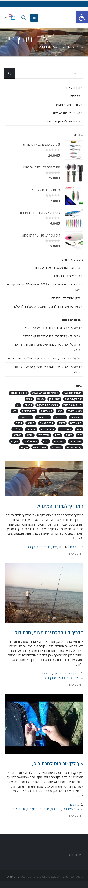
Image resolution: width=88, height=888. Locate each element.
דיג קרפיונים (28, 411)
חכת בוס (55, 809)
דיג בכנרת (46, 411)
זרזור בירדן (65, 429)
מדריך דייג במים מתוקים (66, 673)
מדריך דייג (45, 547)
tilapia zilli (18, 393)
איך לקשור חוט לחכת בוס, (57, 763)
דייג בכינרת (43, 417)
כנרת (57, 435)
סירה (45, 441)
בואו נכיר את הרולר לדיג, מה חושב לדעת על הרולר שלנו (47, 306)
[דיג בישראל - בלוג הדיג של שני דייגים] (74, 18)
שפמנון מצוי (39, 447)
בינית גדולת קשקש (47, 405)
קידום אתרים (13, 876)
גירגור (61, 547)
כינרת (69, 435)
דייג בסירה (76, 423)
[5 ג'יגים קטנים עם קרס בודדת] (74, 150)
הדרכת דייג (63, 678)
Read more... (73, 553)
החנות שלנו (73, 88)
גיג (17, 405)
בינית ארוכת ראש (72, 405)
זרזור (54, 547)
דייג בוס (75, 678)
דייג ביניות (76, 417)
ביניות (40, 399)
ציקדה (15, 441)
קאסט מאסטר (74, 447)
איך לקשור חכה (70, 809)
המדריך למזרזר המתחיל (59, 506)
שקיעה (24, 447)
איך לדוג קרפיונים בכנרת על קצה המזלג (46, 328)
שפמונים (56, 447)
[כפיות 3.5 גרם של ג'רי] (74, 195)
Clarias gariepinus (45, 393)
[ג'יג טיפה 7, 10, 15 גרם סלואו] (74, 240)
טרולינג (17, 429)
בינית (29, 399)
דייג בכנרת (25, 417)
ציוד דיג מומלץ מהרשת (67, 104)
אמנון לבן (54, 399)
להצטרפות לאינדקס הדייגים (63, 121)
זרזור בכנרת (47, 429)
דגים (59, 411)
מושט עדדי (76, 441)
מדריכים (74, 547)
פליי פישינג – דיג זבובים (66, 276)
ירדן (79, 435)
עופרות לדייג (18, 809)
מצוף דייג (32, 809)
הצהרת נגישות (74, 855)
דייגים (61, 423)
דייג (14, 411)
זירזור (19, 423)
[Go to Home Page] (81, 47)
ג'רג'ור (28, 405)
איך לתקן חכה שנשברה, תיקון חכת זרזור (57, 267)
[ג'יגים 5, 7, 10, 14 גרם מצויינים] (74, 218)
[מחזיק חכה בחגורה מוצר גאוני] (74, 172)
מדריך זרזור (32, 547)
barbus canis (73, 393)
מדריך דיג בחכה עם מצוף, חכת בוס (48, 632)
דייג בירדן (60, 417)
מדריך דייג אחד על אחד (66, 113)
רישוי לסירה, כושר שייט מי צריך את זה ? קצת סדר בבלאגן (40, 358)
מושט (30, 435)
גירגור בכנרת (75, 411)
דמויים (30, 423)
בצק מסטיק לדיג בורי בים (65, 298)
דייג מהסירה (46, 423)
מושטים (17, 435)
